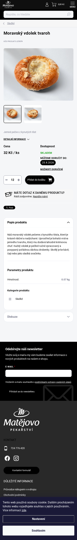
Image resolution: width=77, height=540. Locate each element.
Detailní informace (15, 139)
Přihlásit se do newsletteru (22, 391)
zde (24, 510)
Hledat (69, 14)
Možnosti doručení (51, 169)
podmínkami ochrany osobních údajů (53, 382)
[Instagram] (16, 458)
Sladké (19, 298)
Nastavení (38, 519)
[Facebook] (7, 458)
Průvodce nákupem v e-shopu (20, 489)
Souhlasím (38, 530)
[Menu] (72, 4)
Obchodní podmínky (15, 495)
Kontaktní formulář (21, 470)
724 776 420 (18, 448)
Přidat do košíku (36, 179)
